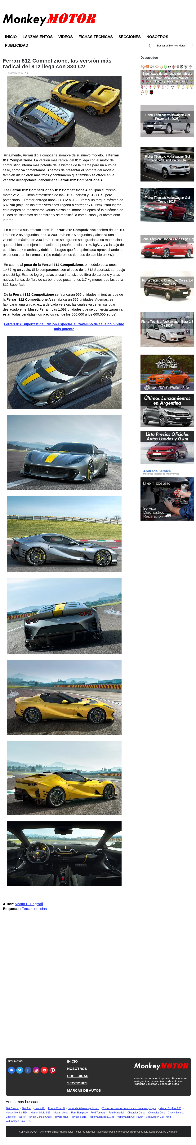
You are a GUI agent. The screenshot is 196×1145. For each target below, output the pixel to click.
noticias (40, 909)
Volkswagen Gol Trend (158, 1116)
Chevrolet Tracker (15, 1116)
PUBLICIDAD (77, 1076)
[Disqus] (65, 991)
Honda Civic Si (56, 1108)
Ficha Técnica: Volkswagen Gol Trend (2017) (167, 199)
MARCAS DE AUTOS (84, 1090)
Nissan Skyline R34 (17, 1112)
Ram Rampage (79, 1112)
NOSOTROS (77, 1069)
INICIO (72, 1061)
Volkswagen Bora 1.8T (101, 1116)
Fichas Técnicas (95, 37)
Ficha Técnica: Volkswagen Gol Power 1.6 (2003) (167, 116)
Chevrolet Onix (156, 1112)
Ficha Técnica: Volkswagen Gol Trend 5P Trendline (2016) (167, 158)
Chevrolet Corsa (136, 1112)
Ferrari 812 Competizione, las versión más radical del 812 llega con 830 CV (57, 63)
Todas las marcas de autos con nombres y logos (129, 1108)
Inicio (11, 37)
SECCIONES (77, 1083)
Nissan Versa (60, 1112)
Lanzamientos (38, 37)
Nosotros (157, 37)
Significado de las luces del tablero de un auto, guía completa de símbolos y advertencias (167, 77)
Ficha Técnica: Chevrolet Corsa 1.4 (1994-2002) (167, 282)
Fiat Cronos (12, 1108)
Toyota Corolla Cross (40, 1116)
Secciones (129, 37)
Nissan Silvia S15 (40, 1112)
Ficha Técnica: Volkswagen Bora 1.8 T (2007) (167, 323)
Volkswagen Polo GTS (18, 1121)
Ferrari (27, 909)
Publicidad (16, 45)
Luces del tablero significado (83, 1108)
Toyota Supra (79, 1116)
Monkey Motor (46, 1131)
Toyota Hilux (62, 1116)
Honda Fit (39, 1108)
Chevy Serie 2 (176, 1112)
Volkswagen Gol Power (130, 1116)
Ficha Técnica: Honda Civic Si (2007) (167, 239)
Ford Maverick (116, 1112)
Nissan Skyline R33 (170, 1108)
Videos (65, 37)
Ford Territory (98, 1112)
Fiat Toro (26, 1108)
